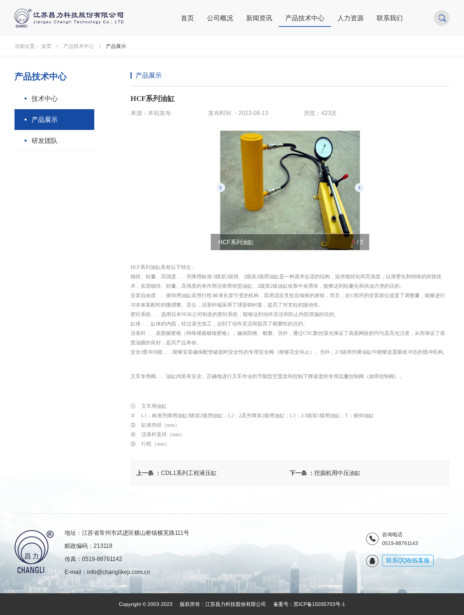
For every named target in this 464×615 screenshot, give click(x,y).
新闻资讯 (259, 18)
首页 (187, 18)
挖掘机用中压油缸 (325, 473)
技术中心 (45, 98)
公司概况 (220, 18)
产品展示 (45, 119)
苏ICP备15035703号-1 (319, 604)
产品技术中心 (304, 18)
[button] (220, 187)
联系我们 (390, 18)
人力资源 (350, 18)
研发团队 (45, 140)
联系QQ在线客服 (408, 560)
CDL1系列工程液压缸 (176, 473)
